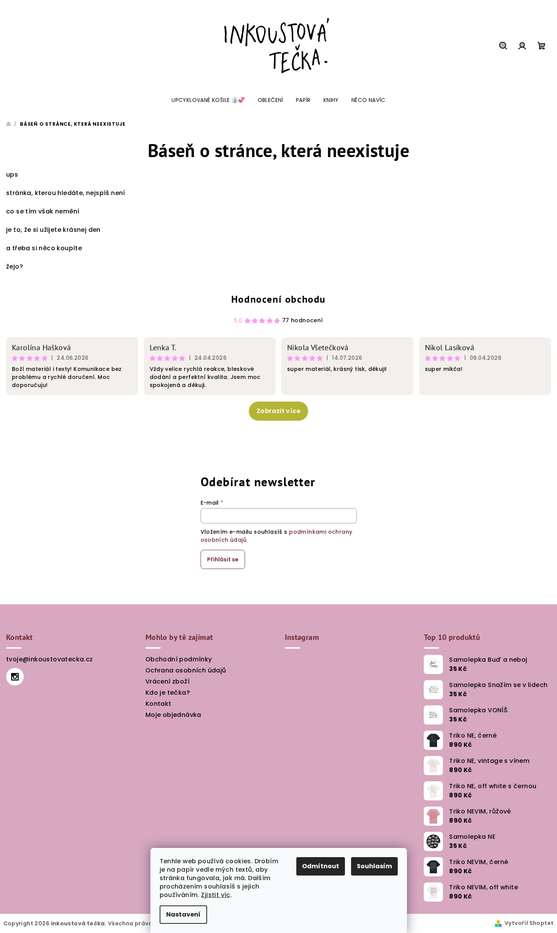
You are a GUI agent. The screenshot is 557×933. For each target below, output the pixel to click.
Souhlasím (374, 866)
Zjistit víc (215, 894)
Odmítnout (320, 866)
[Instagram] (15, 676)
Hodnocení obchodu (278, 299)
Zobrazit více (278, 411)
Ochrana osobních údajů (185, 670)
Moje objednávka (173, 714)
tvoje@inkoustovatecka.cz (49, 659)
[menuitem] (208, 100)
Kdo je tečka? (167, 692)
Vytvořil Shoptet (529, 923)
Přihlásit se (222, 559)
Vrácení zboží (167, 681)
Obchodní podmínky (178, 659)
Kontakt (158, 703)
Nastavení (183, 914)
